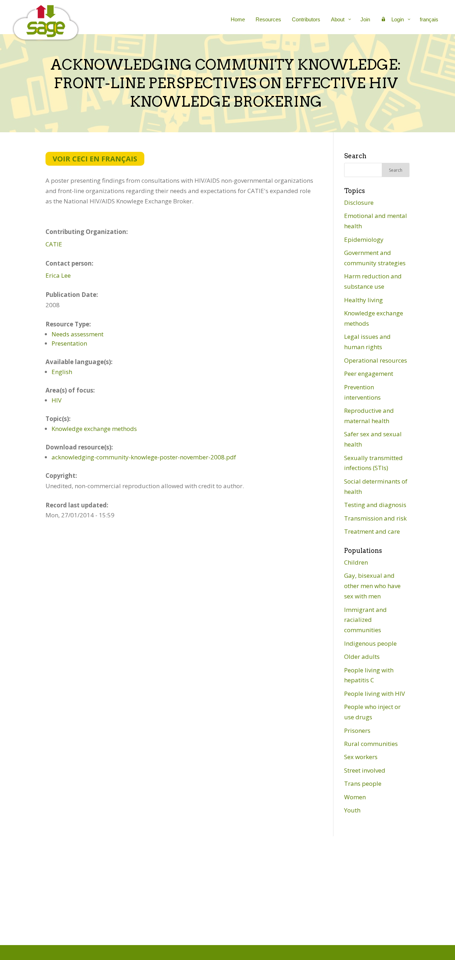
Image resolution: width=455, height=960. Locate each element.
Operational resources (375, 360)
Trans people (362, 783)
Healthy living (363, 300)
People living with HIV (374, 693)
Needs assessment (77, 334)
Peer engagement (368, 373)
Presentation (69, 343)
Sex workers (361, 757)
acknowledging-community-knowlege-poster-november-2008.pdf (144, 457)
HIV (56, 400)
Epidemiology (364, 239)
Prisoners (357, 730)
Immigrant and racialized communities (365, 620)
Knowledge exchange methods (94, 429)
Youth (352, 810)
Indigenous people (370, 643)
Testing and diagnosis (375, 505)
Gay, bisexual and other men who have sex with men (372, 585)
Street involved (364, 770)
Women (355, 797)
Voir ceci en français (95, 159)
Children (356, 562)
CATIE (54, 244)
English (62, 372)
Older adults (362, 656)
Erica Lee (58, 275)
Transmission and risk (375, 518)
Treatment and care (372, 531)
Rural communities (371, 744)
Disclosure (359, 202)
